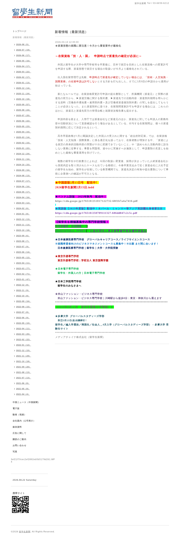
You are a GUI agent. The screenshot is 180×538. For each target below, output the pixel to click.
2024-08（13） (23, 176)
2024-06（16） (23, 186)
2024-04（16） (23, 197)
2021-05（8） (23, 389)
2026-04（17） (23, 66)
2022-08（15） (23, 307)
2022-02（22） (23, 339)
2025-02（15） (23, 143)
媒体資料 (17, 427)
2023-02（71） (23, 274)
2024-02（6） (23, 208)
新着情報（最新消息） (24, 37)
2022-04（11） (23, 329)
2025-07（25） (23, 115)
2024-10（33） (23, 165)
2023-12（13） (23, 219)
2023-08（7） (23, 241)
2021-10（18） (23, 361)
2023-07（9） (23, 247)
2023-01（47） (23, 279)
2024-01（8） (23, 214)
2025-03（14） (23, 137)
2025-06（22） (23, 121)
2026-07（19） (23, 50)
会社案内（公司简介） (24, 421)
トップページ (19, 31)
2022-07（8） (23, 312)
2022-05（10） (23, 323)
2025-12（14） (23, 88)
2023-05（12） (23, 257)
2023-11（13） (23, 225)
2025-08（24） (23, 110)
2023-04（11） (23, 263)
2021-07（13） (23, 378)
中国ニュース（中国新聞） (26, 402)
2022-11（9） (23, 290)
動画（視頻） (19, 414)
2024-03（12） (23, 203)
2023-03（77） (23, 268)
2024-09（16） (23, 170)
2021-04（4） (23, 394)
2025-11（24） (23, 94)
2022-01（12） (23, 345)
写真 (15, 451)
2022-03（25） (23, 334)
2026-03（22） (23, 72)
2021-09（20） (23, 367)
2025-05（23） (23, 126)
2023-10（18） (23, 230)
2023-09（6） (23, 236)
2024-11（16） (23, 159)
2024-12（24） (23, 154)
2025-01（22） (23, 148)
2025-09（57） (23, 104)
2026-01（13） (23, 83)
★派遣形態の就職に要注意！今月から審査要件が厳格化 (88, 45)
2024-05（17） (23, 192)
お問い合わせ (19, 445)
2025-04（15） (23, 132)
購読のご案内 (19, 439)
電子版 (16, 408)
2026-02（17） (23, 77)
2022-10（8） (23, 296)
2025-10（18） (23, 99)
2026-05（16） (23, 61)
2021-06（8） (23, 383)
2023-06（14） (23, 252)
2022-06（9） (23, 318)
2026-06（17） (23, 55)
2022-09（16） (23, 301)
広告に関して (19, 433)
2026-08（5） (23, 44)
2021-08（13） (23, 372)
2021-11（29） (23, 356)
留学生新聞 (24, 531)
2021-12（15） (23, 350)
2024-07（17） (23, 181)
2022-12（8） (23, 285)
